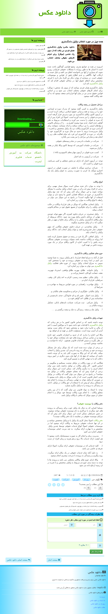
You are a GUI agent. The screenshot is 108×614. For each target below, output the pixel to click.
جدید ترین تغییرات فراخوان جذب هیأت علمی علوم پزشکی (85, 509)
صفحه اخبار (53, 560)
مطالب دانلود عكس (99, 607)
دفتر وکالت (98, 420)
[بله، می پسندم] (100, 488)
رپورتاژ (86, 480)
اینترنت (38, 161)
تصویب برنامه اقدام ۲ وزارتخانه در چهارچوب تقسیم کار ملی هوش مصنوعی (81, 506)
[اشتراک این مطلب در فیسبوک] (58, 484)
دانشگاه (37, 152)
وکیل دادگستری (96, 83)
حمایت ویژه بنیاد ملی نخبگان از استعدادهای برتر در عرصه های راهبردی (26, 60)
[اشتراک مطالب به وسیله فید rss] (49, 484)
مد (20, 152)
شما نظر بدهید (40, 45)
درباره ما (102, 596)
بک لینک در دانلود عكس (97, 600)
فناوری (18, 157)
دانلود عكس (55, 12)
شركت (66, 480)
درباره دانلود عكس (68, 31)
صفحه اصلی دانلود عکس (17, 560)
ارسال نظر (95, 552)
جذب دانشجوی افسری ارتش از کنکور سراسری (30, 81)
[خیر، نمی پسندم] (88, 488)
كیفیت (55, 480)
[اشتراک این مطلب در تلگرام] (63, 484)
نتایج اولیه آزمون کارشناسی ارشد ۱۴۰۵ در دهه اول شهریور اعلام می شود (80, 499)
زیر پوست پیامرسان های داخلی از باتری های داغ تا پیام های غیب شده (25, 54)
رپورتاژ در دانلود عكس (98, 603)
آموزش (76, 480)
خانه (99, 31)
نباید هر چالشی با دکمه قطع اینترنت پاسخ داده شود (87, 502)
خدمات (28, 157)
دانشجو (38, 157)
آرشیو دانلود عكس (86, 31)
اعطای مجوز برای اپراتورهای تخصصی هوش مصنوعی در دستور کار (25, 49)
